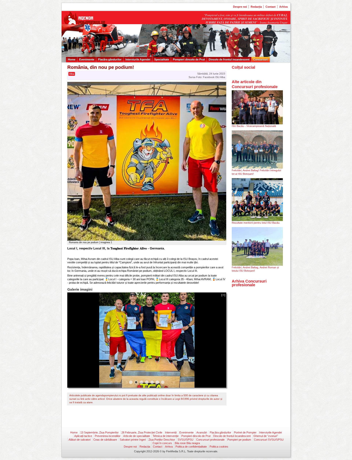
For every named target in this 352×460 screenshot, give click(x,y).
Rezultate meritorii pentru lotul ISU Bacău (256, 222)
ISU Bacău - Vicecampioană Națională (254, 126)
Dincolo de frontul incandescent (229, 59)
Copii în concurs (162, 443)
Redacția (256, 6)
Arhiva (283, 6)
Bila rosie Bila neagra (187, 443)
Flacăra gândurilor (110, 59)
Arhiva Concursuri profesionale (249, 283)
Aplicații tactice (83, 435)
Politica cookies (219, 446)
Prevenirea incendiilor (107, 435)
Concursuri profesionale (210, 439)
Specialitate (161, 59)
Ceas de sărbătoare (105, 439)
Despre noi (240, 6)
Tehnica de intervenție (166, 435)
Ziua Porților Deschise (161, 439)
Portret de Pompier (245, 432)
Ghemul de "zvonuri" (265, 435)
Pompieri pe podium (239, 439)
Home (71, 59)
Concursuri (260, 59)
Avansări (201, 432)
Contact (270, 6)
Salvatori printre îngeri (133, 439)
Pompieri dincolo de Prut (189, 59)
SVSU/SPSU (185, 439)
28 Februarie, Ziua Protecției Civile (141, 432)
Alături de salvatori (80, 439)
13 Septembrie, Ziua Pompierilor (99, 432)
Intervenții (171, 432)
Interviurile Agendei (137, 59)
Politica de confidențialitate (191, 446)
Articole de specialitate (136, 435)
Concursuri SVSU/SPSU (269, 439)
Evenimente (86, 59)
